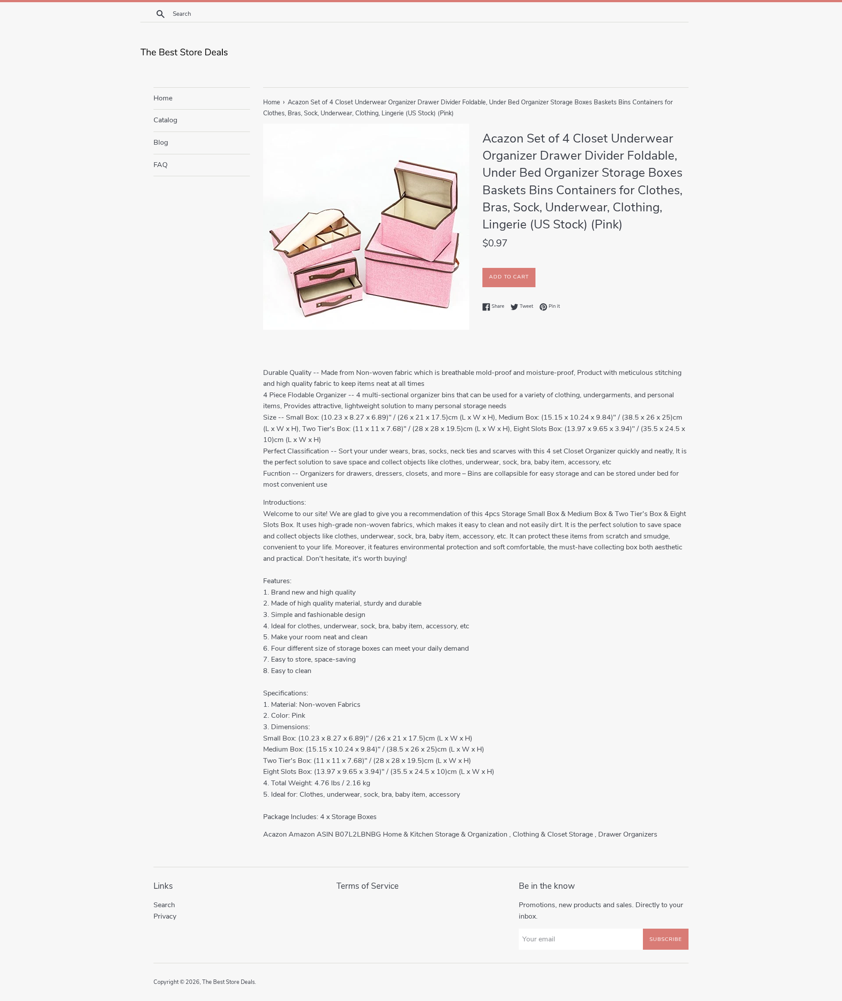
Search (164, 905)
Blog (160, 142)
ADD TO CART (509, 276)
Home (162, 98)
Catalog (165, 120)
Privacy (164, 916)
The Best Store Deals (228, 982)
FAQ (160, 165)
